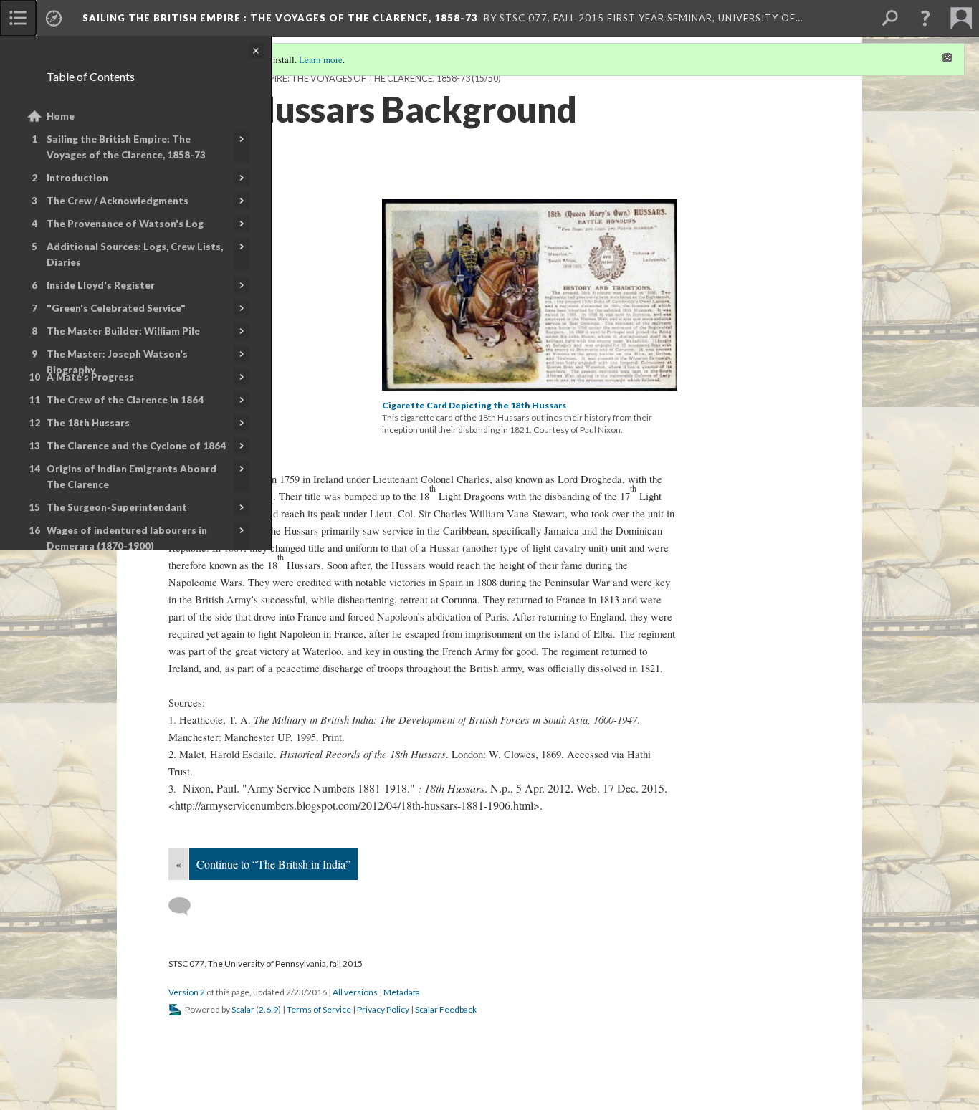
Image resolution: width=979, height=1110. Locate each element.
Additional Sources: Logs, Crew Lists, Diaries (135, 254)
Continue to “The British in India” (273, 863)
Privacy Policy (383, 1009)
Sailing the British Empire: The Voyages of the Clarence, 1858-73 (126, 147)
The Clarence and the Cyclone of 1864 (136, 445)
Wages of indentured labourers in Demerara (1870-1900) (127, 538)
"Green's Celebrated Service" (116, 308)
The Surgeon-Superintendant (117, 507)
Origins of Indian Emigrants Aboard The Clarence (131, 476)
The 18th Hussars (88, 423)
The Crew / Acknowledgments (117, 200)
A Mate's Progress (90, 377)
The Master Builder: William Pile (123, 331)
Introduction (77, 177)
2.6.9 (268, 1009)
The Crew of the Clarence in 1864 (125, 400)
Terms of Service (319, 1009)
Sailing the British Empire (280, 18)
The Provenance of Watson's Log (125, 223)
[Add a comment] (186, 906)
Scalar (242, 1009)
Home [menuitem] (61, 116)
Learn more (321, 59)
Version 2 (186, 992)
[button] (925, 18)
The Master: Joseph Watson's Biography (117, 361)
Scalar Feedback (446, 1009)
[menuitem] (18, 18)
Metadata (401, 992)
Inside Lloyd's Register (101, 285)
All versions (355, 992)
